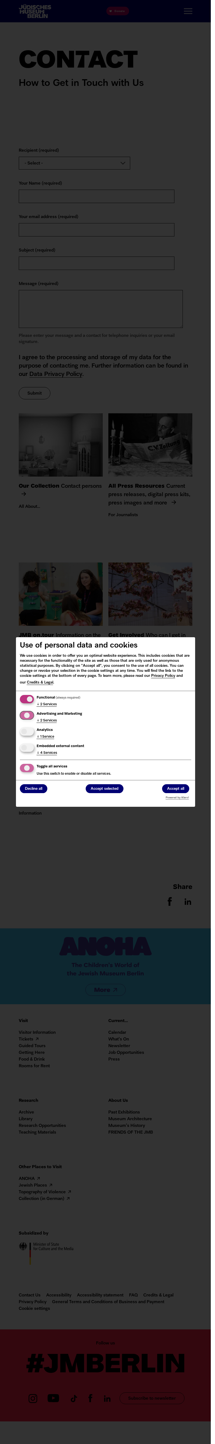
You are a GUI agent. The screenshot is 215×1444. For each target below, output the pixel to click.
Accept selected (104, 789)
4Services (47, 753)
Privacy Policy (163, 676)
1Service (45, 736)
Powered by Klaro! (177, 797)
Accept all (175, 789)
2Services (47, 704)
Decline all (33, 789)
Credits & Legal (40, 682)
